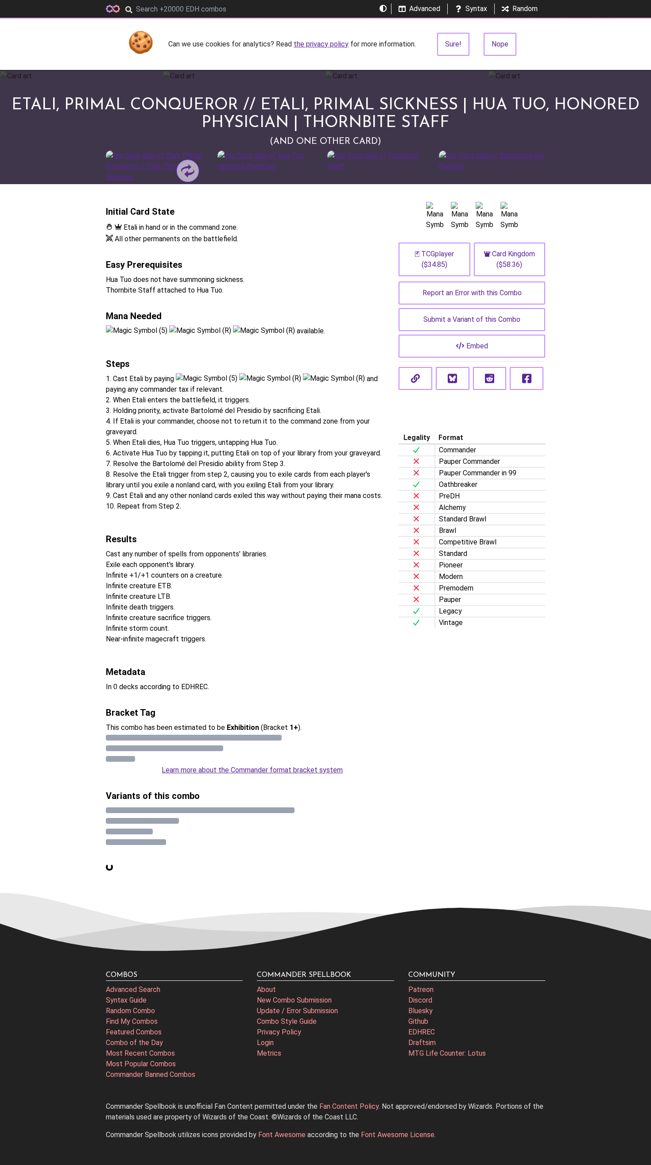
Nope (500, 44)
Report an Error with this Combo (472, 293)
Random (525, 8)
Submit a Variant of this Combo (471, 319)
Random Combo (130, 1011)
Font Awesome (282, 1134)
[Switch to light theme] (383, 9)
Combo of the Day (134, 1042)
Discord (420, 1000)
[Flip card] (188, 171)
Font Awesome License (397, 1134)
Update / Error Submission (297, 1011)
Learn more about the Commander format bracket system (252, 770)
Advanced (424, 8)
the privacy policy (321, 44)
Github (418, 1021)
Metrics (269, 1053)
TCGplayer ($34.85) (437, 259)
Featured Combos (134, 1032)
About (266, 989)
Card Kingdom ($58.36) (513, 259)
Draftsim (422, 1042)
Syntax (476, 8)
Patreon (421, 989)
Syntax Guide (126, 1000)
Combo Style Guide (287, 1021)
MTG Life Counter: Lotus (447, 1053)
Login (265, 1042)
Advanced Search (133, 989)
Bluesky (420, 1011)
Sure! (453, 44)
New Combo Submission (294, 1000)
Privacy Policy (279, 1032)
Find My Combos (132, 1021)
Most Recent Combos (140, 1053)
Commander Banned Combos (150, 1074)
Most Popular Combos (141, 1064)
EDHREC (421, 1032)
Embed (477, 346)
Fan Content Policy (349, 1106)
